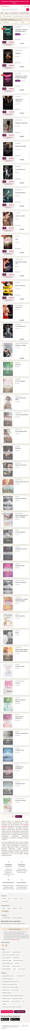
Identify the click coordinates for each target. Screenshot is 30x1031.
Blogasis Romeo (19, 565)
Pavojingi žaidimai (20, 192)
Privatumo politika (6, 998)
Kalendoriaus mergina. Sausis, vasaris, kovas (21, 650)
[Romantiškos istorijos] (2, 16)
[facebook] (2, 945)
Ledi (16, 239)
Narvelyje (18, 448)
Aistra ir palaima (20, 616)
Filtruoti (22, 22)
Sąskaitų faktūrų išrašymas (8, 975)
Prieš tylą (18, 364)
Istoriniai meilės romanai (18, 16)
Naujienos (4, 1004)
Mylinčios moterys (20, 800)
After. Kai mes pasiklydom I (19, 717)
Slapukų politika (5, 1001)
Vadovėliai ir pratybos (18, 960)
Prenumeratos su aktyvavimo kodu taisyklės (12, 1006)
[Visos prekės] (2, 6)
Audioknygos (16, 957)
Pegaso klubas (20, 1011)
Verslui (21, 898)
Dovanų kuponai (8, 1011)
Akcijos (14, 969)
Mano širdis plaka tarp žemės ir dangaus (21, 516)
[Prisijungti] (25, 6)
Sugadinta (18, 53)
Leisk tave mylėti (20, 216)
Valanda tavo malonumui (19, 100)
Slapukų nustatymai (16, 1001)
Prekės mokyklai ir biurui (7, 963)
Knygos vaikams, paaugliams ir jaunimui (11, 954)
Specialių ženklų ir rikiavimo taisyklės (10, 987)
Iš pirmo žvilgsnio (20, 381)
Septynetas (18, 307)
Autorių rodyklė (21, 969)
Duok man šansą (20, 285)
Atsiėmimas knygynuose (7, 978)
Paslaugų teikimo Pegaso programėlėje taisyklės (13, 995)
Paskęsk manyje (19, 666)
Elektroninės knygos (6, 960)
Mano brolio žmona (20, 465)
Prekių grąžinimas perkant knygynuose (10, 981)
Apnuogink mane (20, 783)
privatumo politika (15, 939)
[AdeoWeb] (25, 1025)
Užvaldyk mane (19, 750)
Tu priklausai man (20, 326)
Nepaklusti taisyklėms (21, 123)
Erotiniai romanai (7, 16)
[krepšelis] (28, 6)
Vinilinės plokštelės (6, 969)
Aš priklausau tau (20, 169)
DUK (23, 1001)
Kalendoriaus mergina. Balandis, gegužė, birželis (21, 600)
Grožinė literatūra (14, 13)
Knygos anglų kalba (6, 957)
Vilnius (3, 908)
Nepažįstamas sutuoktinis (19, 767)
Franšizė (4, 898)
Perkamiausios (6, 22)
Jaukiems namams (16, 966)
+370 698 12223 (6, 917)
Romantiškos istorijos (24, 13)
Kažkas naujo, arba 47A (21, 482)
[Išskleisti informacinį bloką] (22, 6)
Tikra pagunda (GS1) (21, 431)
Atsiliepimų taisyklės (6, 992)
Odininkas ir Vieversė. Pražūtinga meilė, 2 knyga (21, 31)
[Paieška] (27, 9)
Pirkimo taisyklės (15, 990)
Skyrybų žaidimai (20, 532)
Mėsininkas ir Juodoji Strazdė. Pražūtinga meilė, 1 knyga (21, 77)
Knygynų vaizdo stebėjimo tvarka (9, 984)
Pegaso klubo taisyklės (17, 998)
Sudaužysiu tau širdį (21, 549)
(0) (18, 56)
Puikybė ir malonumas (21, 733)
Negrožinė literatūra (16, 952)
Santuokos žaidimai (20, 498)
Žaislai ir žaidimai (6, 966)
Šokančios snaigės (20, 345)
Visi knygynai (5, 911)
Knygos (6, 13)
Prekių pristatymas (21, 975)
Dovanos (17, 963)
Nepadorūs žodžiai (20, 146)
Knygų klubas (5, 901)
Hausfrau (17, 683)
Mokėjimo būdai (5, 990)
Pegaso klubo (8, 44)
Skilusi (17, 633)
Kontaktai (15, 898)
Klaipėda (15, 908)
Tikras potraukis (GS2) (21, 414)
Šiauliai (20, 908)
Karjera (9, 898)
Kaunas (9, 908)
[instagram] (6, 945)
